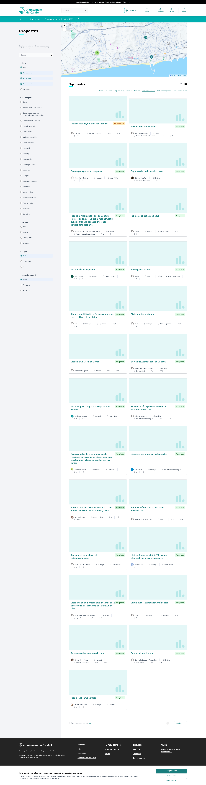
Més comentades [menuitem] (148, 91)
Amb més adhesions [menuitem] (133, 91)
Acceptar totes (171, 771)
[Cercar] (85, 10)
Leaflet (173, 75)
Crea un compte (112, 749)
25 (90, 723)
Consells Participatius (87, 757)
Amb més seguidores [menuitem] (164, 91)
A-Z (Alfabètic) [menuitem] (118, 91)
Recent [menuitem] (109, 91)
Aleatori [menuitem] (102, 91)
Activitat (137, 749)
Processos (35, 19)
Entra (107, 753)
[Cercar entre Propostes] (51, 55)
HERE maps (182, 75)
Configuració (171, 780)
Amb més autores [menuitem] (180, 91)
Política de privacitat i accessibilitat (170, 750)
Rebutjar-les (171, 775)
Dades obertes (139, 758)
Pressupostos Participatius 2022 (59, 19)
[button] (23, 63)
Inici (79, 749)
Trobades (137, 753)
